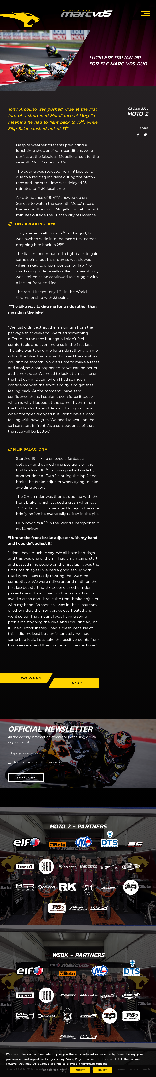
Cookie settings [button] (53, 1070)
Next (77, 683)
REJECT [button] (102, 1070)
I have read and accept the (38, 762)
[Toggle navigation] (146, 13)
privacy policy (54, 762)
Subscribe (26, 777)
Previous (30, 678)
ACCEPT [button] (80, 1070)
